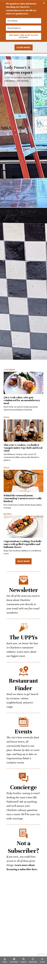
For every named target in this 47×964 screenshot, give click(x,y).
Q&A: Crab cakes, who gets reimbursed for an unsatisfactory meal (22, 400)
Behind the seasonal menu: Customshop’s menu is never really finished (23, 498)
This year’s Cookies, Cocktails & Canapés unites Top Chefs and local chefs (23, 447)
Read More (23, 561)
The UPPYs (23, 637)
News (7, 63)
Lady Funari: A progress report (23, 208)
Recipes (7, 514)
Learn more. (23, 47)
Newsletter (23, 590)
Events (23, 731)
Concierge (9, 369)
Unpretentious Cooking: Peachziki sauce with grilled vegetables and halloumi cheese (22, 544)
